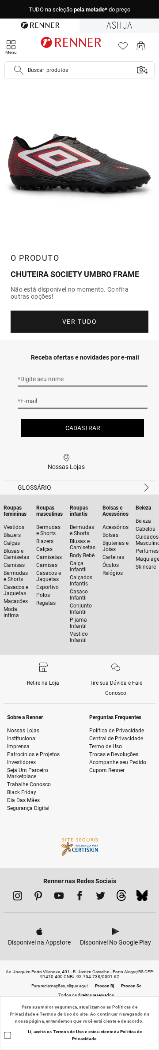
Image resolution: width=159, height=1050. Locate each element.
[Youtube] (58, 897)
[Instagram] (17, 897)
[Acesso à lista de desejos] (123, 48)
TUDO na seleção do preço (79, 9)
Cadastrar (82, 427)
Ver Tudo (79, 321)
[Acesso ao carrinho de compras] (141, 48)
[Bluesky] (142, 897)
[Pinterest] (38, 897)
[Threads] (121, 897)
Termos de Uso (56, 1014)
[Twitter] (100, 897)
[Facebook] (79, 897)
